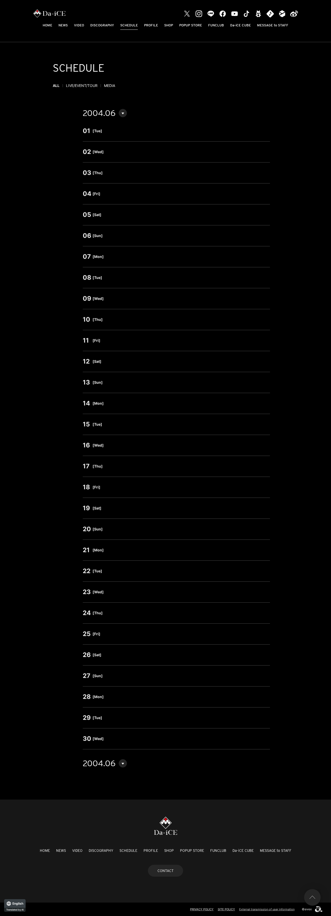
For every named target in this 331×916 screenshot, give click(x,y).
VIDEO (79, 25)
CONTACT (165, 871)
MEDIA (109, 85)
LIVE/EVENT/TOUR (81, 85)
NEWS (63, 25)
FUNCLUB (216, 25)
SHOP (168, 25)
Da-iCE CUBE (240, 25)
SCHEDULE (129, 25)
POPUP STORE (190, 25)
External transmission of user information (267, 909)
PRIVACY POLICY (202, 909)
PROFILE (151, 25)
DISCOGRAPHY (102, 25)
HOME (47, 25)
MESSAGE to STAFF (272, 25)
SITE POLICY (226, 909)
